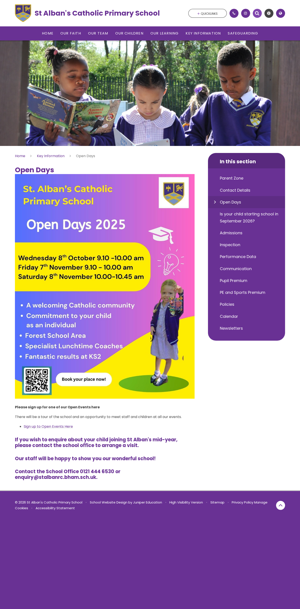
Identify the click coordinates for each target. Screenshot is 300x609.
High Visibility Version (186, 502)
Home (20, 155)
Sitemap (217, 502)
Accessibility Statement (55, 508)
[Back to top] (280, 505)
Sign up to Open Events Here (48, 426)
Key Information (51, 155)
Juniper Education (147, 502)
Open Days (85, 155)
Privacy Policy (242, 502)
